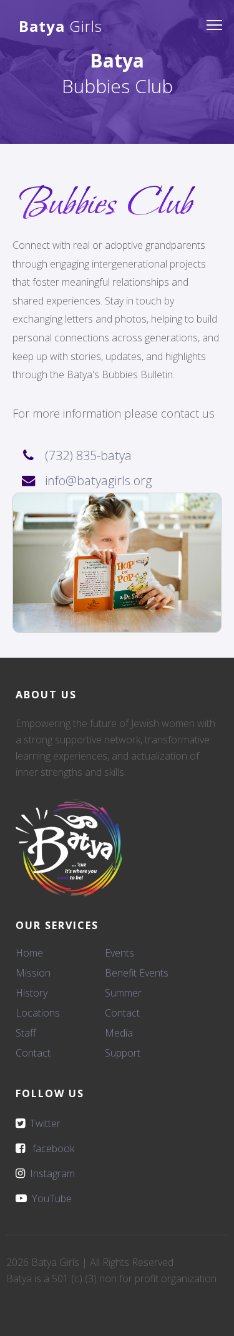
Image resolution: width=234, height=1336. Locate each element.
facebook (49, 1148)
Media (119, 1033)
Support (122, 1053)
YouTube (49, 1198)
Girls (60, 26)
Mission (33, 973)
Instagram (50, 1173)
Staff (26, 1033)
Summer (123, 993)
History (31, 993)
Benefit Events (136, 973)
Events (119, 953)
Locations (38, 1013)
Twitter (43, 1123)
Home (29, 953)
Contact (33, 1053)
